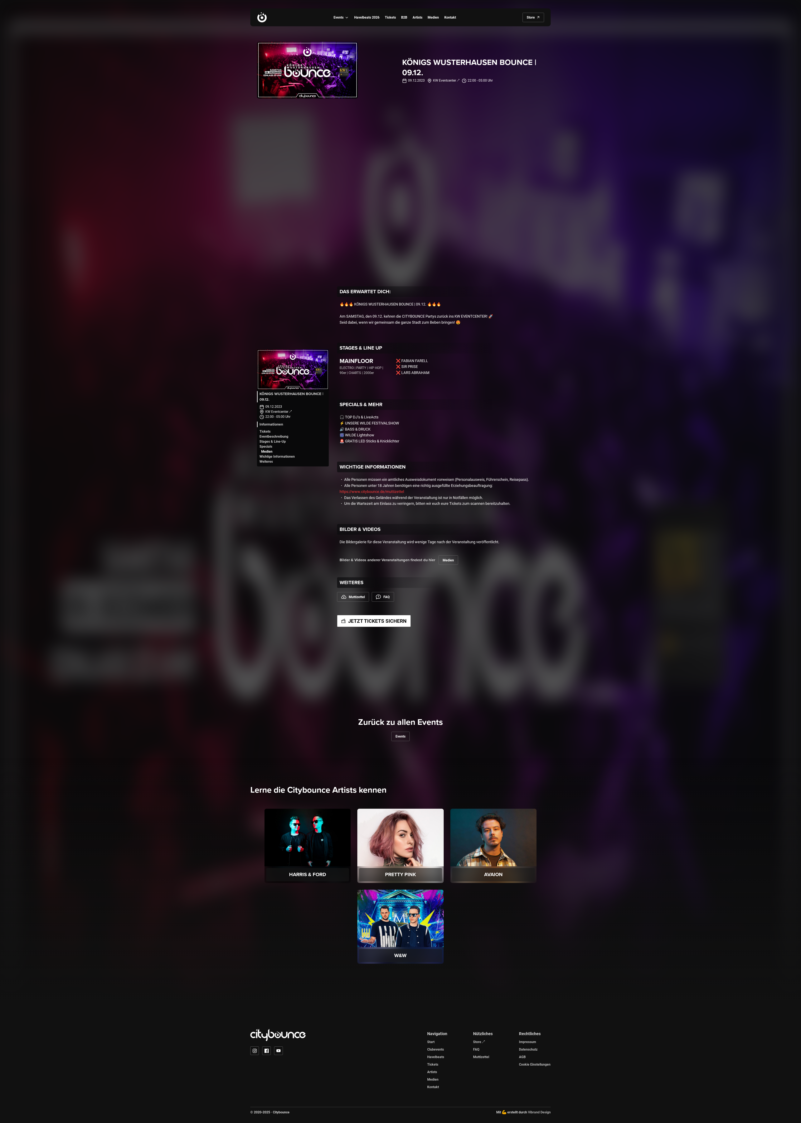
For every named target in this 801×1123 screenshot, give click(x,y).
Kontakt (433, 1087)
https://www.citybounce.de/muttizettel (372, 491)
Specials (265, 446)
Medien (266, 451)
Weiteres (266, 461)
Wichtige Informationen (277, 456)
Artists (432, 1072)
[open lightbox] (293, 369)
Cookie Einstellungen (534, 1064)
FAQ (476, 1049)
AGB (522, 1057)
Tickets (265, 431)
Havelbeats (435, 1057)
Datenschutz (528, 1049)
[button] (347, 17)
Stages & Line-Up (272, 441)
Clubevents (435, 1049)
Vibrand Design (539, 1112)
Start (431, 1042)
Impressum (527, 1042)
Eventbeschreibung (273, 436)
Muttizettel (481, 1057)
